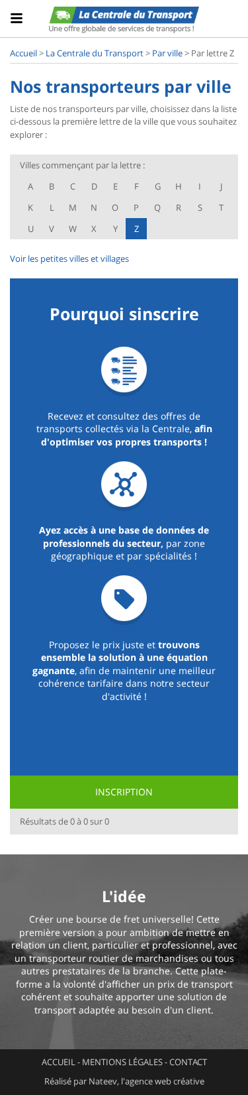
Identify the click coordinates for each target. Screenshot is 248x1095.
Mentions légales (122, 1062)
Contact (188, 1062)
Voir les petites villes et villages (69, 258)
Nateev (103, 1081)
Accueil (23, 53)
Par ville (167, 53)
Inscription (124, 791)
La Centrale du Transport (95, 53)
